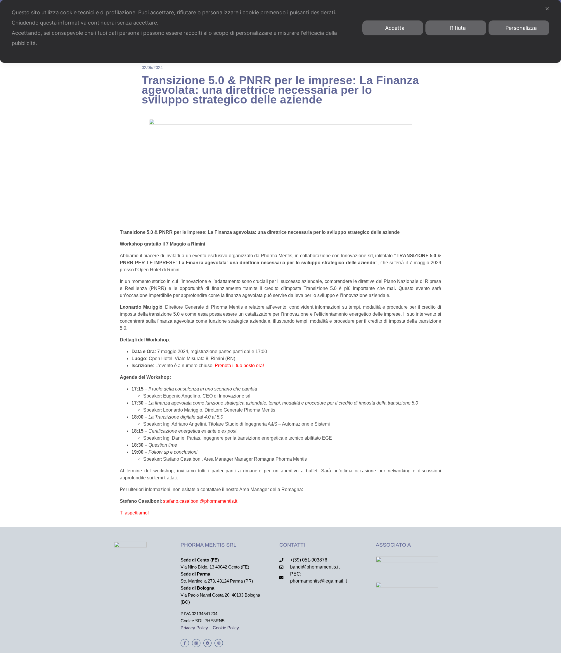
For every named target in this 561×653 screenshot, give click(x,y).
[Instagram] (218, 643)
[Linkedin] (196, 643)
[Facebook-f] (185, 643)
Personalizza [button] (521, 28)
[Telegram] (207, 643)
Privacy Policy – (197, 627)
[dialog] (280, 31)
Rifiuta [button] (458, 28)
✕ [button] (547, 9)
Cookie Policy (226, 627)
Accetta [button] (394, 28)
